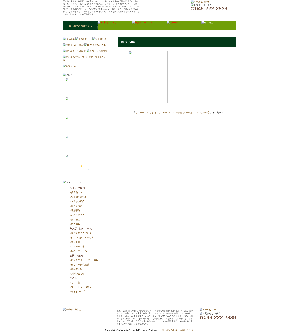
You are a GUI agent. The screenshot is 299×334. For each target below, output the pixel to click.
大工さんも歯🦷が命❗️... (87, 170)
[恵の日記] (71, 118)
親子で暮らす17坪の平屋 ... (88, 151)
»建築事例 (75, 210)
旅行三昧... (81, 147)
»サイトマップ (78, 291)
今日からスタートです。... (87, 94)
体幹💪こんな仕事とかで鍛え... (89, 166)
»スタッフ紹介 (77, 201)
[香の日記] (71, 137)
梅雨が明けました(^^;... (86, 132)
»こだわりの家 (77, 246)
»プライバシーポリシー (82, 287)
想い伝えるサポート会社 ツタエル (177, 330)
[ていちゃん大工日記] (77, 156)
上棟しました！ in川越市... (89, 109)
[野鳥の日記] (73, 99)
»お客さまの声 (77, 215)
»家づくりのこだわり (80, 233)
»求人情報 (75, 224)
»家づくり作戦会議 (79, 264)
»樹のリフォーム (78, 251)
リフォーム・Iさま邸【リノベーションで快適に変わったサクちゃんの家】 (172, 112)
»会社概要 (75, 219)
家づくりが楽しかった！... (87, 90)
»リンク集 (75, 282)
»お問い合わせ (77, 273)
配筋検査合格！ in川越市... (88, 113)
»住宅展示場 (76, 269)
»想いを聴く (76, 242)
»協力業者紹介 (77, 206)
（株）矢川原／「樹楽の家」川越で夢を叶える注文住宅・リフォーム (165, 7)
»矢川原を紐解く (78, 197)
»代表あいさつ (77, 192)
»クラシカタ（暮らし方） (83, 237)
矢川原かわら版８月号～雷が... (88, 128)
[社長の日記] (73, 80)
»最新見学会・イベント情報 (84, 260)
